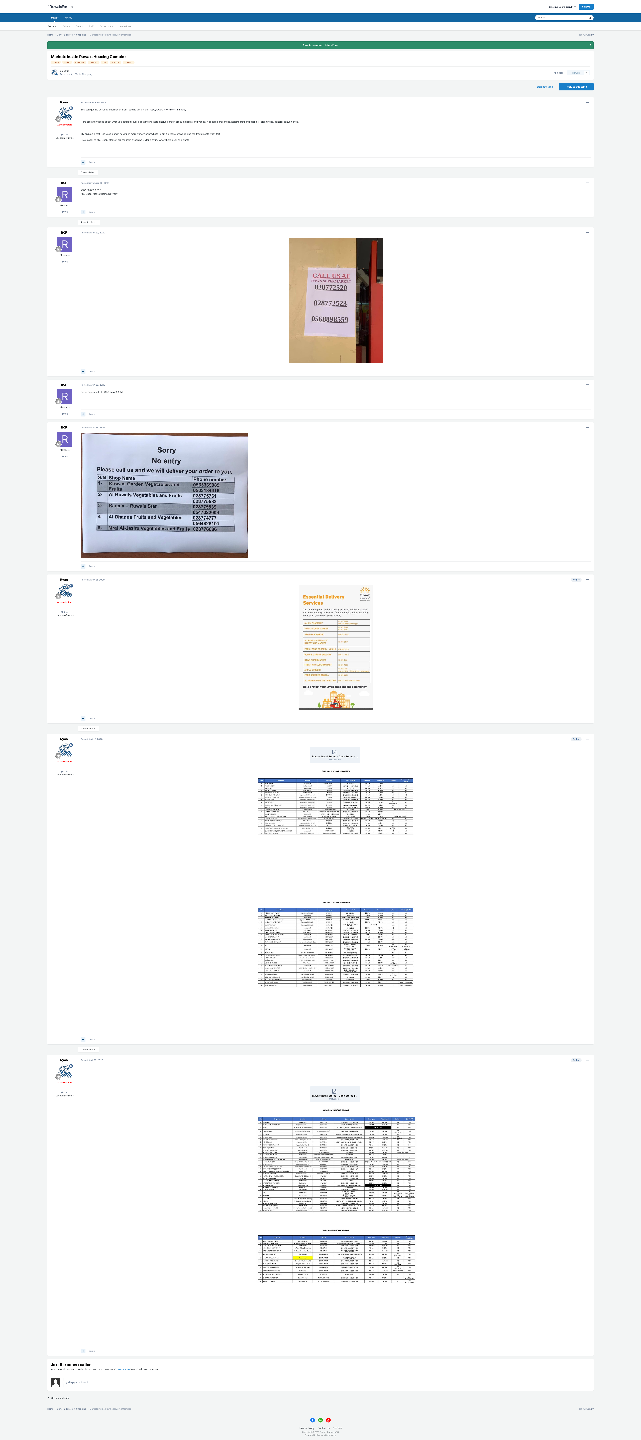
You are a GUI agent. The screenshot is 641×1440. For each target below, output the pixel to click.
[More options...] (587, 102)
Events (79, 26)
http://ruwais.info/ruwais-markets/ (168, 109)
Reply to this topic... (79, 1382)
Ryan (66, 70)
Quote (92, 162)
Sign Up (586, 6)
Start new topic (545, 86)
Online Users (106, 26)
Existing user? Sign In (561, 7)
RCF (64, 183)
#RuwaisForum (60, 7)
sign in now (124, 1369)
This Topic (576, 17)
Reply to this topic (576, 86)
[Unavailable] (336, 300)
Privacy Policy (306, 1428)
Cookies (337, 1428)
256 (65, 134)
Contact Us (324, 1428)
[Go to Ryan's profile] (54, 72)
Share (559, 72)
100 (66, 211)
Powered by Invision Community (320, 1435)
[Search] (590, 17)
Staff (91, 26)
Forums (52, 26)
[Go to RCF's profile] (64, 194)
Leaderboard (125, 26)
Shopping (87, 74)
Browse (54, 17)
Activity (68, 17)
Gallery (66, 26)
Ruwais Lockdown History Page (320, 45)
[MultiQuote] (83, 162)
